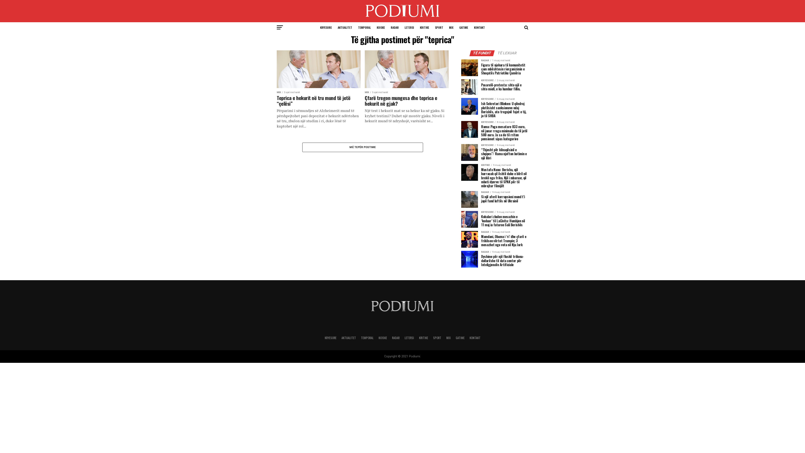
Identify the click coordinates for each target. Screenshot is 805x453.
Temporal (364, 27)
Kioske (381, 27)
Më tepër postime (362, 147)
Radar (395, 27)
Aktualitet (345, 27)
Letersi (409, 27)
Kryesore (326, 27)
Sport (439, 27)
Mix (451, 27)
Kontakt (479, 27)
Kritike (424, 27)
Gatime (463, 27)
